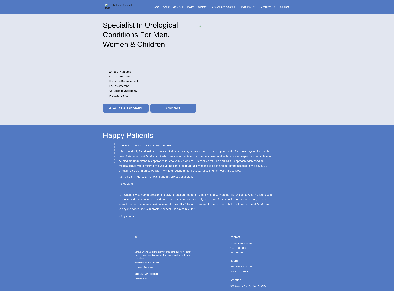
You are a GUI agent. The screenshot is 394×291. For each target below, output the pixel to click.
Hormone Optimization (222, 7)
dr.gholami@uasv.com (144, 267)
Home (156, 7)
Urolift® (202, 7)
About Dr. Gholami (125, 108)
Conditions (245, 7)
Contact (284, 7)
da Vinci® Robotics (183, 7)
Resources (265, 7)
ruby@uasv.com (141, 278)
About (166, 7)
